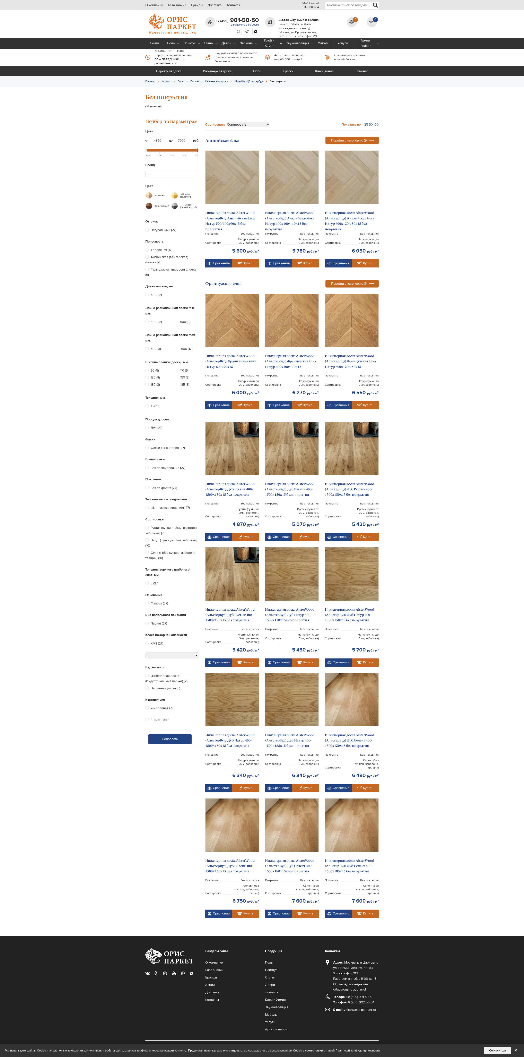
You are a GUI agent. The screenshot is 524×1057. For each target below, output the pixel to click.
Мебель (323, 43)
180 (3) (155, 385)
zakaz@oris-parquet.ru (245, 25)
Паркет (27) (159, 623)
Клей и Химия (269, 43)
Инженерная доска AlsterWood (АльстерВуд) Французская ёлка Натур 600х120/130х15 (350, 361)
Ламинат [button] (361, 71)
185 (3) (184, 385)
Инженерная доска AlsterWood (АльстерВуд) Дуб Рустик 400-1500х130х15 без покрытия (230, 489)
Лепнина (246, 43)
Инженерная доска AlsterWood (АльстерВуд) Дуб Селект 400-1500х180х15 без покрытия (289, 866)
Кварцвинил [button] (324, 71)
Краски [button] (288, 71)
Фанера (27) (159, 603)
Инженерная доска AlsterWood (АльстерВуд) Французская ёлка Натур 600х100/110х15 (290, 361)
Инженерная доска (216, 81)
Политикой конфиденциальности (357, 1050)
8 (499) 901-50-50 (353, 997)
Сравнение (221, 263)
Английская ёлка (222, 140)
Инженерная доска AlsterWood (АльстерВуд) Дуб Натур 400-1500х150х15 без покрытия (349, 615)
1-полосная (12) (161, 250)
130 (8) (155, 377)
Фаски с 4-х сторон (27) (168, 448)
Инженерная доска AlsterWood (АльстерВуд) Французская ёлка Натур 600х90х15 (230, 361)
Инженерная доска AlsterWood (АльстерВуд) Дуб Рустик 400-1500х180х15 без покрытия (349, 489)
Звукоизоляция (297, 43)
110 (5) (184, 370)
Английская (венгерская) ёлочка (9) (166, 259)
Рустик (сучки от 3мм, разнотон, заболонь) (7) (171, 530)
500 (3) (185, 322)
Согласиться (497, 1050)
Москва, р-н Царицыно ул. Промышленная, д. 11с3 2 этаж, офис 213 (355, 967)
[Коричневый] (149, 206)
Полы (171, 43)
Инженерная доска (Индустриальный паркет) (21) (166, 678)
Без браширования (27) (168, 468)
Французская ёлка (223, 283)
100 (376, 124)
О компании (154, 5)
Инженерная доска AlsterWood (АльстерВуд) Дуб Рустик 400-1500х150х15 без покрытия (289, 489)
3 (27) (154, 583)
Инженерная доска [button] (217, 71)
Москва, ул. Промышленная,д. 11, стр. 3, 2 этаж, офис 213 (298, 34)
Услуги (343, 43)
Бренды (197, 5)
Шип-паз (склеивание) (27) (170, 508)
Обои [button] (257, 71)
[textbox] (150, 174)
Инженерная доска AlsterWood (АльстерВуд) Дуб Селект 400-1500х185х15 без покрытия (349, 866)
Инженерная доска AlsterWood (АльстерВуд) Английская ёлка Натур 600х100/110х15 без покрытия (289, 221)
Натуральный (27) (163, 230)
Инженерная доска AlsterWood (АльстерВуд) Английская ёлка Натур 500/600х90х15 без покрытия (230, 221)
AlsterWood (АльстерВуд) (248, 81)
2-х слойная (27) (162, 708)
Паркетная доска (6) (165, 688)
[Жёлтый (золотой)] (174, 195)
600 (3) (156, 349)
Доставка (214, 5)
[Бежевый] (149, 195)
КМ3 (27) (157, 643)
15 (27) (155, 406)
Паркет (194, 81)
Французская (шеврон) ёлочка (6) (170, 272)
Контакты (233, 5)
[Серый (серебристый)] (174, 206)
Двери (226, 43)
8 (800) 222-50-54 (353, 1002)
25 (366, 124)
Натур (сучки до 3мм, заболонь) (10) (171, 543)
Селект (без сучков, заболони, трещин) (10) (170, 555)
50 (371, 124)
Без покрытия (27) (164, 488)
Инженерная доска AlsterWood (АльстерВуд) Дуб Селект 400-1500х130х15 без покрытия (349, 740)
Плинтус (189, 43)
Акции (154, 43)
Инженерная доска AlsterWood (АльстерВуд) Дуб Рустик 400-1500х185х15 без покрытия (230, 615)
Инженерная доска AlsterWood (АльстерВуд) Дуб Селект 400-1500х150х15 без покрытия (230, 866)
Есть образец (160, 720)
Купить (248, 263)
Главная (150, 81)
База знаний (177, 5)
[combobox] (352, 5)
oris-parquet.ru (232, 1050)
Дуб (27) (157, 428)
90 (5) (155, 370)
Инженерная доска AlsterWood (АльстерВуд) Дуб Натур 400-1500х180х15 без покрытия (230, 740)
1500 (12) (186, 349)
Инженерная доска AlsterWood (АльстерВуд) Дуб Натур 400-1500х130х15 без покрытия (289, 615)
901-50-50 (237, 20)
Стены (208, 43)
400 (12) (156, 322)
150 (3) (184, 377)
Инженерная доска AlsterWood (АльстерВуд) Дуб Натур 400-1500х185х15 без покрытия (289, 740)
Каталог (166, 81)
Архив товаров (365, 43)
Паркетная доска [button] (168, 71)
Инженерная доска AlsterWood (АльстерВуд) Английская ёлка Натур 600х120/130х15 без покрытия (349, 221)
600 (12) (156, 295)
